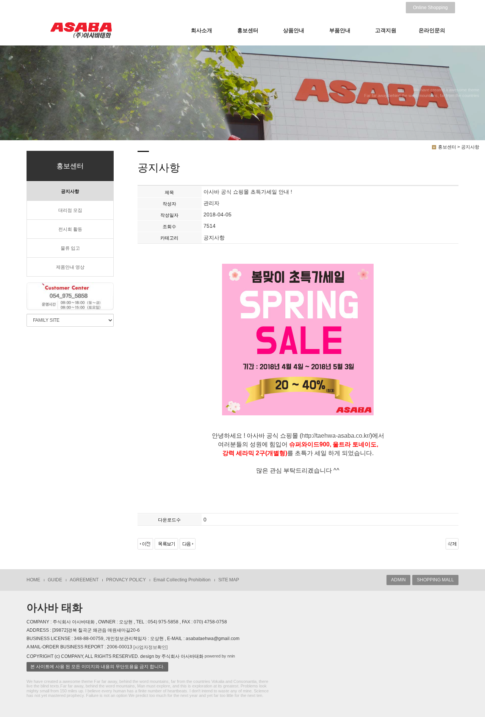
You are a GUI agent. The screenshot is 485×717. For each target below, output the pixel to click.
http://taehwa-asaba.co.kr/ (336, 435)
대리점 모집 (70, 210)
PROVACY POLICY (126, 579)
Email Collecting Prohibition (182, 579)
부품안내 (339, 30)
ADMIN (398, 579)
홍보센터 (247, 30)
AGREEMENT (84, 579)
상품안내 (293, 30)
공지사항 (70, 191)
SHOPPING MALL (435, 579)
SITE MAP (228, 579)
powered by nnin (220, 656)
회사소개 (201, 30)
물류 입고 (70, 248)
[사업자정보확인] (150, 647)
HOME (33, 579)
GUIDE (55, 579)
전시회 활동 (70, 229)
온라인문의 (432, 30)
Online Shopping (430, 7)
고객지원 (385, 30)
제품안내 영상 (70, 267)
